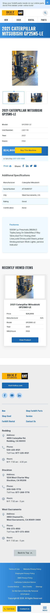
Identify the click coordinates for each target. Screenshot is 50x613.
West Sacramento (11, 509)
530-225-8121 (13, 450)
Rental (31, 19)
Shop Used (6, 416)
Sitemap (39, 587)
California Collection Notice (25, 582)
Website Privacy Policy (32, 569)
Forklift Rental (8, 421)
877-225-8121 (22, 453)
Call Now (10, 609)
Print (6, 166)
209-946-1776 (14, 489)
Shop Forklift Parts (34, 411)
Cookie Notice (13, 587)
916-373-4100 (13, 528)
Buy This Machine (28, 150)
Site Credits (27, 587)
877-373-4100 (19, 159)
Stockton (7, 470)
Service (29, 416)
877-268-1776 (22, 492)
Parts (44, 19)
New (6, 19)
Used (19, 19)
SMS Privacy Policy (25, 578)
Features (14, 224)
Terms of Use (14, 569)
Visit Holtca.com (15, 385)
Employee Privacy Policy (25, 573)
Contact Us (24, 609)
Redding (6, 430)
